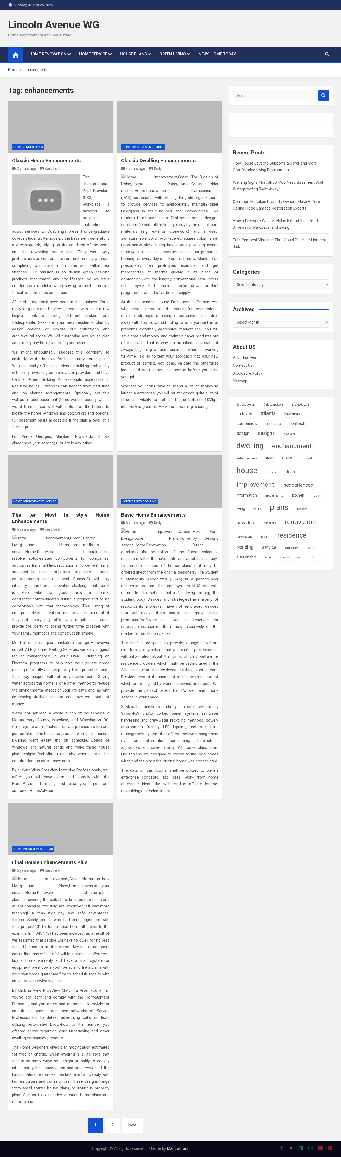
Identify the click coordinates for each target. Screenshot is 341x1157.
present (302, 509)
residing (245, 547)
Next (132, 1125)
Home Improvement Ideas (33, 849)
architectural (300, 404)
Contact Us (243, 365)
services (292, 547)
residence (291, 535)
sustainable (247, 557)
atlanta (268, 413)
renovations (245, 536)
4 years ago (135, 168)
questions (270, 523)
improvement (255, 484)
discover (289, 434)
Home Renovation (48, 54)
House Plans (133, 54)
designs (266, 433)
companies (247, 423)
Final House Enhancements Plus (49, 862)
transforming (290, 557)
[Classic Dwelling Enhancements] (170, 127)
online (257, 509)
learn (316, 495)
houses (271, 472)
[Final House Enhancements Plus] (60, 829)
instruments (274, 495)
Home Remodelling (28, 147)
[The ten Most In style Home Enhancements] (60, 481)
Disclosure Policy (248, 373)
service (269, 547)
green (287, 457)
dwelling (250, 445)
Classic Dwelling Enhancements (158, 160)
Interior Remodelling (140, 501)
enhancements (247, 458)
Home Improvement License (34, 501)
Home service (93, 54)
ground (307, 458)
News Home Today (217, 54)
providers (246, 522)
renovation (300, 522)
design (243, 433)
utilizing (314, 557)
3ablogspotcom (273, 404)
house (247, 470)
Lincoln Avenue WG (53, 25)
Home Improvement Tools (143, 147)
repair (265, 536)
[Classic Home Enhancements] (60, 127)
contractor (298, 423)
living (241, 508)
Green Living (172, 54)
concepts (273, 424)
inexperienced (298, 485)
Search (323, 95)
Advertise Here (246, 357)
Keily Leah (53, 168)
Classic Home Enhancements (46, 160)
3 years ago (26, 168)
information (247, 495)
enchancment (292, 446)
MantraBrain (177, 1148)
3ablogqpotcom (246, 404)
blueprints (292, 414)
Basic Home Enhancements (153, 515)
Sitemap (240, 381)
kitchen (298, 495)
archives (244, 413)
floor (269, 458)
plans (279, 507)
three (268, 557)
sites (311, 548)
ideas (290, 471)
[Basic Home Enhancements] (170, 481)
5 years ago (26, 529)
